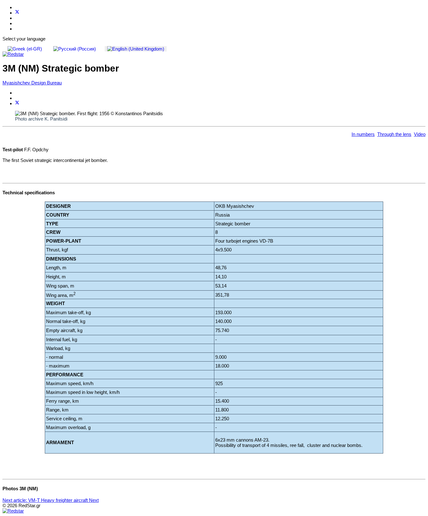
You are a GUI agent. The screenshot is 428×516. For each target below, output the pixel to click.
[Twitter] (17, 12)
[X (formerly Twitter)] (17, 103)
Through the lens (394, 134)
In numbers (363, 134)
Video (419, 134)
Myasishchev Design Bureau (32, 82)
